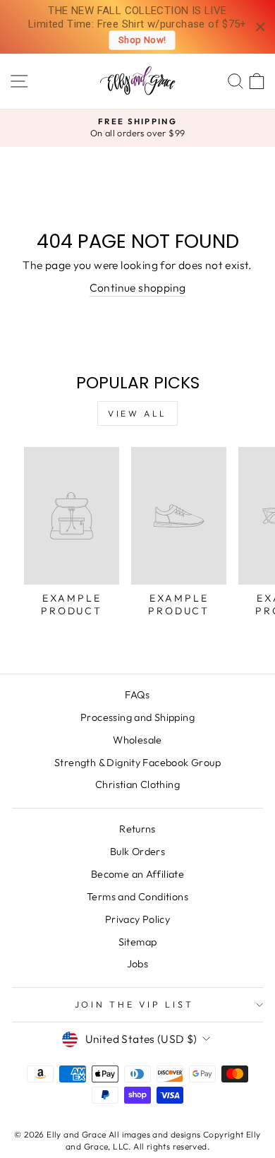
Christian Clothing (137, 784)
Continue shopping (138, 287)
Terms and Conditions (137, 896)
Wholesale (137, 740)
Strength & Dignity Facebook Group (137, 762)
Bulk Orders (137, 851)
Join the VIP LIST (134, 1004)
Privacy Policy (137, 919)
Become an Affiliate (137, 874)
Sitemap (137, 942)
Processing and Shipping (137, 717)
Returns (137, 829)
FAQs (137, 694)
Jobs (138, 963)
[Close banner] (260, 27)
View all (137, 413)
